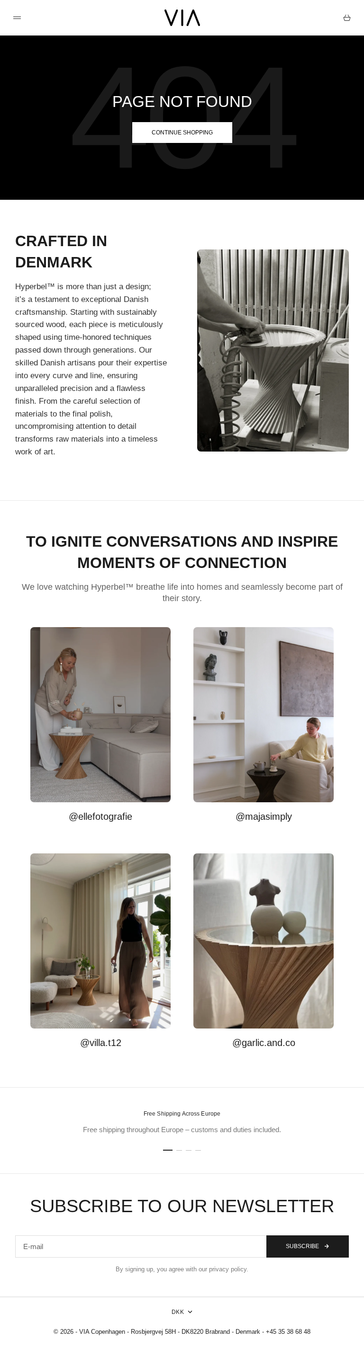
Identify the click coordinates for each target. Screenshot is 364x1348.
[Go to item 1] (168, 1150)
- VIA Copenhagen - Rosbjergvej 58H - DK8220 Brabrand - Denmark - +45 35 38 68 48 (192, 1331)
